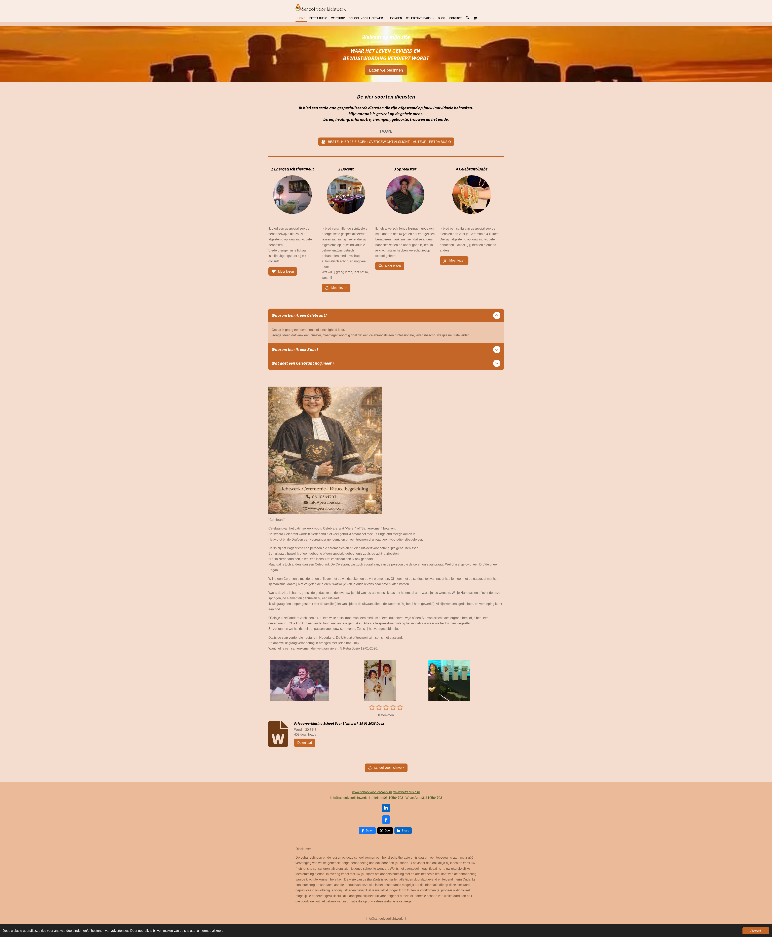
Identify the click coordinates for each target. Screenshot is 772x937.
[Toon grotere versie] (292, 194)
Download (304, 742)
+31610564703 (431, 797)
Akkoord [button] (755, 930)
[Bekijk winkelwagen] (475, 18)
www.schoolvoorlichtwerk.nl (372, 792)
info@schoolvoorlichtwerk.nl (350, 797)
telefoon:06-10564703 (387, 797)
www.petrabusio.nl (406, 792)
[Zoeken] (467, 17)
